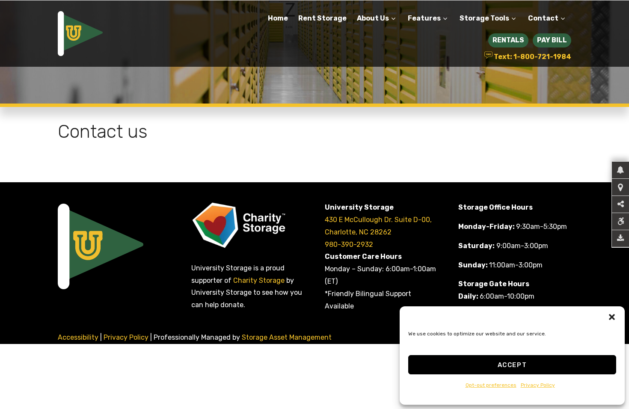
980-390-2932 (349, 244)
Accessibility (78, 337)
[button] (612, 317)
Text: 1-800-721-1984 (532, 56)
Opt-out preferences (491, 385)
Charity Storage (259, 280)
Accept (512, 365)
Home (278, 18)
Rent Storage (322, 18)
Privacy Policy (538, 385)
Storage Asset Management (287, 337)
